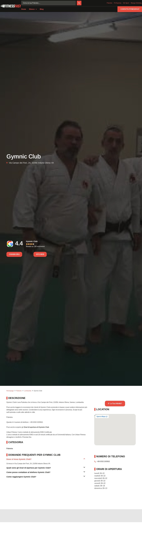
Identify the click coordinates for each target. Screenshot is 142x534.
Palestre (19, 391)
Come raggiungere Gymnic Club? (21, 477)
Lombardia (27, 391)
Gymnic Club (32, 241)
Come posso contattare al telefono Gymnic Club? (28, 472)
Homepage (10, 391)
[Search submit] (79, 3)
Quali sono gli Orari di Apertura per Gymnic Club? (28, 468)
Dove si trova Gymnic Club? (18, 459)
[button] (45, 460)
